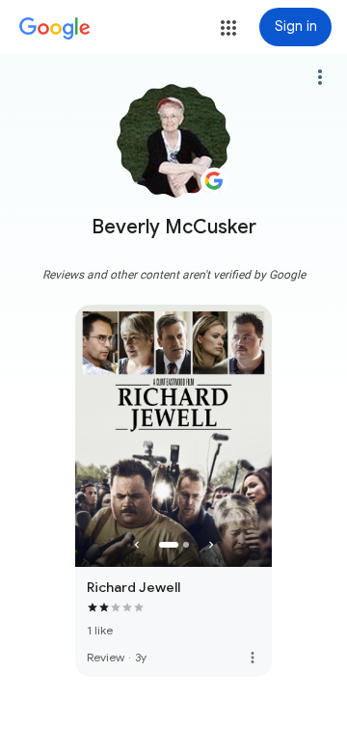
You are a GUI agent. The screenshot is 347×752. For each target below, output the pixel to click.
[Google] (55, 28)
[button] (228, 28)
